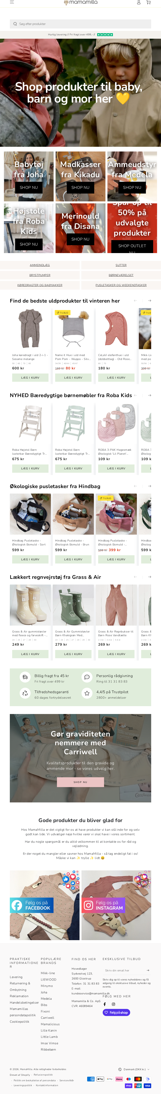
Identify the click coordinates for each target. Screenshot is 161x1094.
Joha (44, 992)
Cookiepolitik (19, 1022)
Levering (16, 977)
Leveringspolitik (23, 1085)
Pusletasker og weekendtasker (121, 285)
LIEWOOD (49, 979)
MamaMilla (26, 1069)
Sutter (121, 265)
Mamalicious (50, 1024)
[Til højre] (147, 300)
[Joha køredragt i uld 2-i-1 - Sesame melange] (30, 328)
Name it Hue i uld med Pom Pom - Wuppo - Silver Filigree (73, 357)
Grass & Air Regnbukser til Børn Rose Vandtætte (116, 633)
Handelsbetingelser (24, 1002)
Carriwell (47, 1018)
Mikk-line (48, 973)
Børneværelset (121, 275)
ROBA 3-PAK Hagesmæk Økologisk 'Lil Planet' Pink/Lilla (115, 452)
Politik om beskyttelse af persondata (35, 1080)
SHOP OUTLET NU (132, 249)
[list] (80, 686)
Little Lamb (49, 1037)
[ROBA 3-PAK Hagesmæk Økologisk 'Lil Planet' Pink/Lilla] (116, 423)
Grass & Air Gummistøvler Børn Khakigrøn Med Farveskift (72, 633)
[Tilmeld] (149, 970)
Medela (46, 999)
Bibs (44, 1005)
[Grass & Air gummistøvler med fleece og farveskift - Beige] (30, 605)
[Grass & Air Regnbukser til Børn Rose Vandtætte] (116, 605)
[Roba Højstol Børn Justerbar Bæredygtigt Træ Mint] (73, 423)
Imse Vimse (49, 1043)
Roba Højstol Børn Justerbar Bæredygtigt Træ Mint (72, 452)
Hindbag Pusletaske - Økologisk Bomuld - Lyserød (112, 542)
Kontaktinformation (47, 1085)
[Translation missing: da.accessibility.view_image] (45, 905)
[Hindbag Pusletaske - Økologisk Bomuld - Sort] (30, 514)
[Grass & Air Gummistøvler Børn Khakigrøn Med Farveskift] (73, 605)
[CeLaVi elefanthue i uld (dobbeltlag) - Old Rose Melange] (116, 328)
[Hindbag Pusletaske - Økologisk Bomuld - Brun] (73, 514)
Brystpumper (39, 275)
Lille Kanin (49, 1030)
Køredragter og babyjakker (39, 285)
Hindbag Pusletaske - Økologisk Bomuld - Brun (72, 542)
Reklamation (19, 996)
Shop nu (81, 782)
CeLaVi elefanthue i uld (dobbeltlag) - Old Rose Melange (114, 357)
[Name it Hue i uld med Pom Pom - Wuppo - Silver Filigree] (73, 328)
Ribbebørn (48, 1049)
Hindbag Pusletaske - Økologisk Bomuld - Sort (29, 542)
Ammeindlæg (40, 265)
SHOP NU (29, 187)
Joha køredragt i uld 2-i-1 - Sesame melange (30, 357)
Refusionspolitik (43, 1074)
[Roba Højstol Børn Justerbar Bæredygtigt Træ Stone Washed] (30, 423)
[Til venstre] (138, 300)
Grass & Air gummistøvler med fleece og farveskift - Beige (29, 633)
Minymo (47, 986)
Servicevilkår (66, 1080)
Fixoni (45, 1011)
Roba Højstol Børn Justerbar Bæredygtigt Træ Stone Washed (29, 452)
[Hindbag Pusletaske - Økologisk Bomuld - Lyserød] (116, 514)
